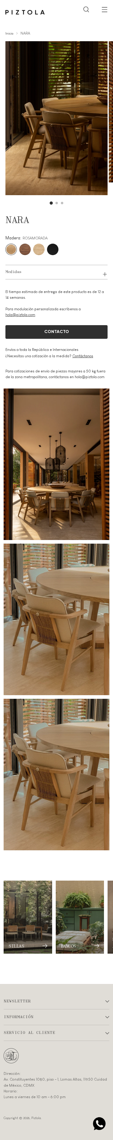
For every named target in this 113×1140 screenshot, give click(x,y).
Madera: (26, 237)
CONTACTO (56, 332)
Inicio (9, 33)
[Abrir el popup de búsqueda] (86, 9)
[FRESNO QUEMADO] (52, 249)
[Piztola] (25, 12)
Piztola (36, 1118)
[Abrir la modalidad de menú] (104, 9)
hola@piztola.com (20, 315)
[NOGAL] (25, 249)
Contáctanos (82, 356)
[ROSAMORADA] (11, 249)
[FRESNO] (39, 249)
